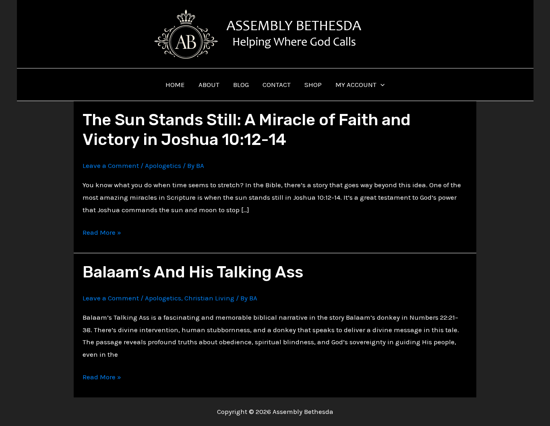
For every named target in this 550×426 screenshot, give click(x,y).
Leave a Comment (111, 165)
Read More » (102, 233)
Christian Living (209, 298)
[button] (380, 84)
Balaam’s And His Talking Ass (193, 272)
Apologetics (163, 165)
